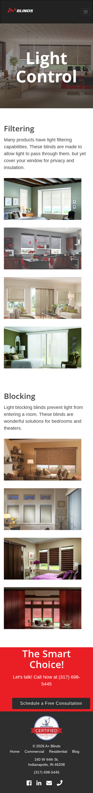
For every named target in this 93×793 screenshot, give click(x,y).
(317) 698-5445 (46, 772)
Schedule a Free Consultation (51, 703)
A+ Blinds (52, 746)
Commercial (34, 751)
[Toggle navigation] (85, 11)
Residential (58, 751)
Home (15, 751)
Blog (75, 751)
